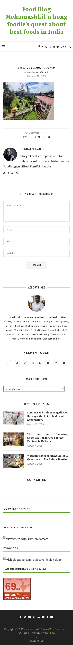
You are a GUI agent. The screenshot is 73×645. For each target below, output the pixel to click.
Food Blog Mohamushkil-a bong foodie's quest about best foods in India (36, 21)
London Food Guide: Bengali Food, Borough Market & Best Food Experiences (48, 416)
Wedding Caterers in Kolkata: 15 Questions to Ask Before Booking (47, 457)
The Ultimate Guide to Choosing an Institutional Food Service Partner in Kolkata (47, 438)
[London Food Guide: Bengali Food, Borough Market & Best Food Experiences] (13, 418)
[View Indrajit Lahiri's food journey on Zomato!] (26, 539)
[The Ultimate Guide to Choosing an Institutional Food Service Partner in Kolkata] (13, 439)
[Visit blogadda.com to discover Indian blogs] (32, 559)
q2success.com (61, 629)
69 (10, 586)
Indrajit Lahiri (42, 72)
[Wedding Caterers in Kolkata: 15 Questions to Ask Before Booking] (13, 461)
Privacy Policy (47, 632)
